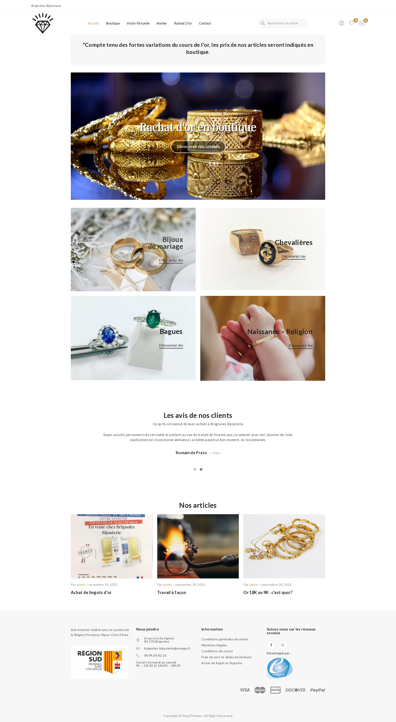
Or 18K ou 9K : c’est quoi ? (268, 592)
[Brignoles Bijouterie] (42, 23)
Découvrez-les (171, 260)
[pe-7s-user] (341, 24)
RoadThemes (193, 716)
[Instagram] (282, 645)
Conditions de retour (217, 651)
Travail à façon (171, 592)
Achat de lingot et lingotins (222, 663)
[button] (75, 136)
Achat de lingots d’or (91, 592)
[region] (198, 136)
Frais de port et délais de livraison (226, 657)
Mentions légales (214, 645)
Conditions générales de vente (224, 639)
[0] (362, 23)
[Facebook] (271, 645)
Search (262, 23)
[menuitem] (93, 23)
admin (81, 584)
